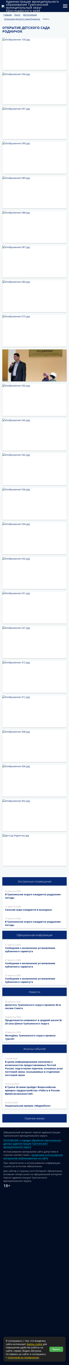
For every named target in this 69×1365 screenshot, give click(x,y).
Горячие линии (34, 1118)
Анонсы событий (34, 1049)
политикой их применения (23, 1357)
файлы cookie (34, 1344)
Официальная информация (34, 935)
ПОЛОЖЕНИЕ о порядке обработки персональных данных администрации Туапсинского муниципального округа (32, 1144)
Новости (34, 992)
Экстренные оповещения (34, 881)
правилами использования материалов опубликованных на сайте (33, 1156)
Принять (56, 1349)
